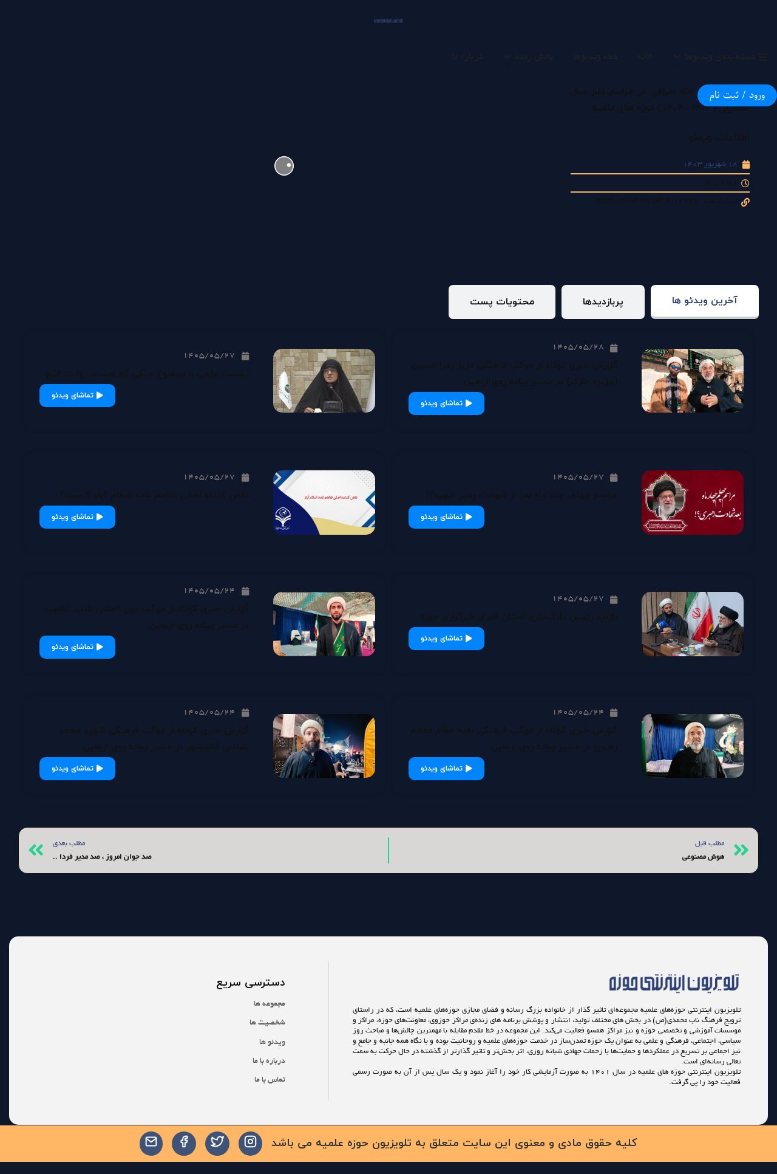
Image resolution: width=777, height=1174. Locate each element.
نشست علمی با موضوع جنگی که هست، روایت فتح (147, 374)
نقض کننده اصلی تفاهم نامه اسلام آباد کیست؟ (154, 495)
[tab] (705, 302)
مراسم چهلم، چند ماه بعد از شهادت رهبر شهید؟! (521, 495)
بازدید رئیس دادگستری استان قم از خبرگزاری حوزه (519, 617)
